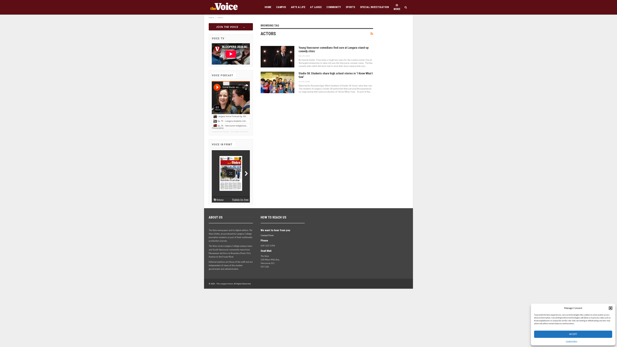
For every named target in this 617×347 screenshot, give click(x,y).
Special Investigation (374, 7)
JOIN (227, 26)
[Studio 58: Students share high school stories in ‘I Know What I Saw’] (277, 82)
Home (268, 7)
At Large (316, 7)
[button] (610, 308)
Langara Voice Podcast (220, 132)
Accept (573, 334)
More (397, 9)
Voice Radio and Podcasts (240, 132)
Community (333, 7)
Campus (281, 7)
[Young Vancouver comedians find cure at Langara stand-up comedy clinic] (277, 56)
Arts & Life (298, 7)
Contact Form (267, 235)
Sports (350, 7)
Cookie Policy (571, 341)
